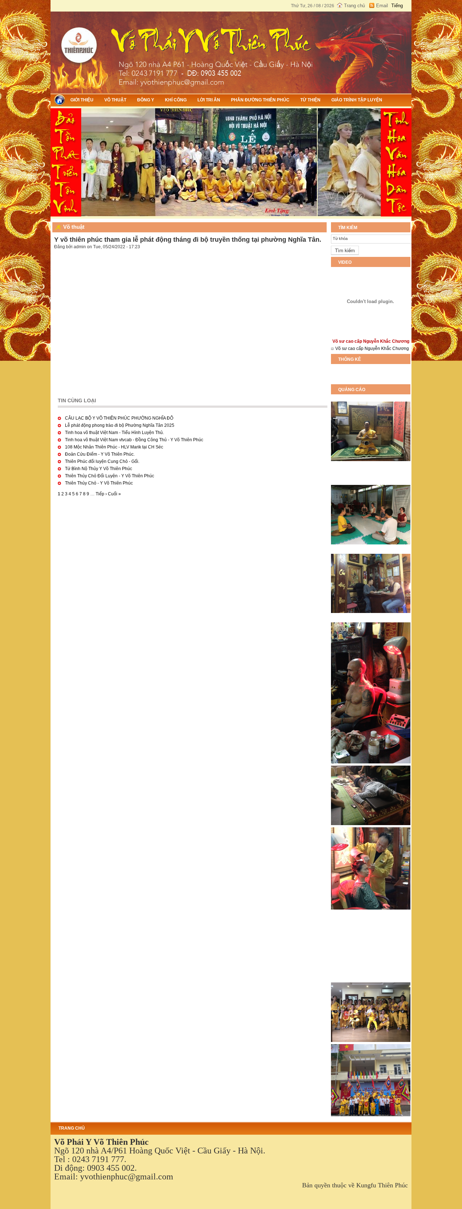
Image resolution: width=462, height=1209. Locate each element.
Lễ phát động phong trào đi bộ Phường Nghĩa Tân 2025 (119, 425)
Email (382, 5)
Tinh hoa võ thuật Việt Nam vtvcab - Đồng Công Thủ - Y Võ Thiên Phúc (134, 439)
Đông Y (145, 99)
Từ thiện (310, 99)
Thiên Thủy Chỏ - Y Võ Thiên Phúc (99, 483)
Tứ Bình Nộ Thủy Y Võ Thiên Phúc (98, 468)
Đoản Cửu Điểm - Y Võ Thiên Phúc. (100, 454)
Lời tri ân (208, 99)
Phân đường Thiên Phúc (260, 99)
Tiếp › (101, 493)
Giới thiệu (81, 99)
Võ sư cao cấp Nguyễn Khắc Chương (372, 348)
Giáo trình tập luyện (356, 99)
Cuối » (114, 493)
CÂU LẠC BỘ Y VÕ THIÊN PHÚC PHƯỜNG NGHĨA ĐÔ (119, 418)
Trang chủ (354, 5)
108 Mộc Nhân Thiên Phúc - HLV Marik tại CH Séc (114, 447)
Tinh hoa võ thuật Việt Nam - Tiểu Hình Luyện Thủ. (114, 432)
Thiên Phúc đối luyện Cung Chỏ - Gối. (102, 461)
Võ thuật (115, 99)
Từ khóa (340, 238)
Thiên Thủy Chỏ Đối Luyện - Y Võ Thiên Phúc (109, 475)
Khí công (176, 99)
